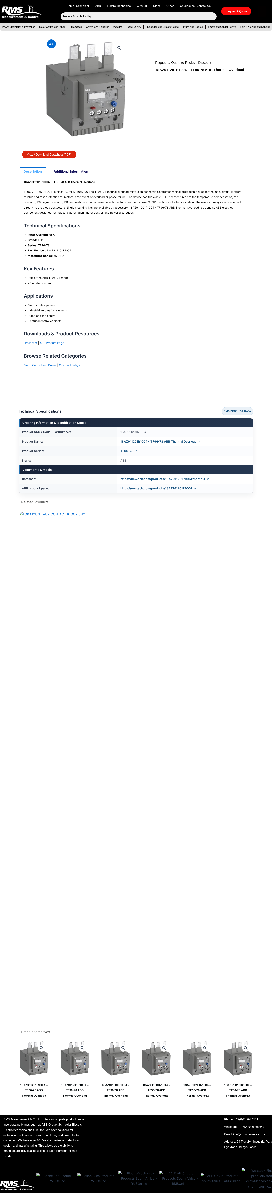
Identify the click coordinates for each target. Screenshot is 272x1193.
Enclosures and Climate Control (162, 26)
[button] (119, 48)
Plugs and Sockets (193, 26)
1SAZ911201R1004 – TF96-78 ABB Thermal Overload (34, 1090)
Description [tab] (33, 171)
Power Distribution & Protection (18, 26)
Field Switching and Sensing (255, 26)
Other (170, 5)
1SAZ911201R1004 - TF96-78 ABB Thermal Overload (158, 441)
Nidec (156, 5)
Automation (76, 26)
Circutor (142, 5)
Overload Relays (69, 365)
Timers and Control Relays (222, 26)
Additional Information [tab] (71, 171)
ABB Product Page (52, 343)
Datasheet (30, 343)
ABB (98, 5)
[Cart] (262, 11)
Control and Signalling (97, 26)
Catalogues (187, 5)
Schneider (82, 5)
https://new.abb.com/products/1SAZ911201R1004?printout (162, 479)
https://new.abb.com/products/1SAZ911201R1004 (156, 488)
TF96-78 (126, 451)
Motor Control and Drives (52, 26)
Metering (117, 26)
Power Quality (133, 26)
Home (70, 5)
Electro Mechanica (119, 5)
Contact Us (204, 5)
